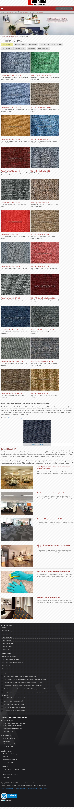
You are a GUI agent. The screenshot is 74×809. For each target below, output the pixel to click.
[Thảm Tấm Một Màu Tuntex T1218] (15, 316)
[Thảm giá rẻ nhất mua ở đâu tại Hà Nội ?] (17, 608)
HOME (4, 628)
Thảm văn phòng (12, 788)
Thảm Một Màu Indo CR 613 (10, 298)
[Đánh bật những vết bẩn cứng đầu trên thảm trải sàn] (17, 582)
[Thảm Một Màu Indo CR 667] (45, 221)
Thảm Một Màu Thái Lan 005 (40, 139)
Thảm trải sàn (4, 788)
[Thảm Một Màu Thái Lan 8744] (15, 62)
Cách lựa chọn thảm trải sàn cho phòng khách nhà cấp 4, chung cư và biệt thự (26, 689)
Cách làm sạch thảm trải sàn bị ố (13, 701)
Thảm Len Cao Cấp (7, 643)
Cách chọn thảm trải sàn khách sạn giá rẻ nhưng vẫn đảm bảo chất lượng (25, 679)
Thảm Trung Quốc (56, 44)
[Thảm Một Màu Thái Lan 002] (45, 158)
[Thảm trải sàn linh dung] (37, 5)
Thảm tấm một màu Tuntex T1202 (12, 393)
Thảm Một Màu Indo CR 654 (10, 266)
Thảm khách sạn (33, 788)
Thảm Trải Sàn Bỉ (7, 48)
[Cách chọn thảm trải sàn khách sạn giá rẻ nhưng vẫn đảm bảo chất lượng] (17, 477)
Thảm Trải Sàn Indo (20, 44)
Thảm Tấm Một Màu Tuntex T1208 (42, 330)
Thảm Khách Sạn (7, 637)
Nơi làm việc (5, 669)
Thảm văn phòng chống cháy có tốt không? (50, 519)
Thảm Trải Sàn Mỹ (19, 48)
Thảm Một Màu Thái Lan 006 (10, 139)
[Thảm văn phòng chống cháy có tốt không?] (17, 529)
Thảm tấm (19, 788)
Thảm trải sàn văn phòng (14, 417)
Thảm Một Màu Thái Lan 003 (10, 171)
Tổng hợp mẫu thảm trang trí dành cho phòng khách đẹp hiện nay (23, 682)
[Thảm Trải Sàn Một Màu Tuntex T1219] (45, 285)
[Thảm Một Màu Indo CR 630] (45, 253)
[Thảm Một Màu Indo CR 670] (15, 221)
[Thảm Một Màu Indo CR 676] (45, 189)
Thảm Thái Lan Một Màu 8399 (41, 76)
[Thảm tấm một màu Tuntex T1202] (15, 380)
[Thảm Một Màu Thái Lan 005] (45, 126)
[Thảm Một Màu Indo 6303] (45, 380)
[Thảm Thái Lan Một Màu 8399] (45, 62)
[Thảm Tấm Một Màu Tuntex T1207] (15, 348)
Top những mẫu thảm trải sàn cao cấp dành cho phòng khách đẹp (23, 685)
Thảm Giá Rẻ (5, 649)
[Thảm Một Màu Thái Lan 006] (15, 126)
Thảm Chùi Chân (7, 646)
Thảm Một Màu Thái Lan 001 (10, 203)
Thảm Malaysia (33, 44)
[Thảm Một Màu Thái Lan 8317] (15, 94)
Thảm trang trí (25, 788)
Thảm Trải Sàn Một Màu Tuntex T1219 (43, 298)
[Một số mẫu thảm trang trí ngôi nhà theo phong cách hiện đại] (17, 556)
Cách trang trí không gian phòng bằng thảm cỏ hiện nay (20, 676)
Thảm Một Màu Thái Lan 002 (40, 171)
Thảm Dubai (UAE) (43, 48)
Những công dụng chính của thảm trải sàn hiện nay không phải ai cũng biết (25, 692)
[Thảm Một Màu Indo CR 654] (15, 253)
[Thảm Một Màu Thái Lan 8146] (45, 94)
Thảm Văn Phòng (7, 44)
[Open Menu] (2, 8)
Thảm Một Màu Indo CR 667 (40, 234)
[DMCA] (6, 800)
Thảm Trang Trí (6, 640)
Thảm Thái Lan (44, 44)
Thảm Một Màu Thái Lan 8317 (11, 107)
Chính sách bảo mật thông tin (10, 659)
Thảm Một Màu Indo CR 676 (40, 203)
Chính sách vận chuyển (8, 665)
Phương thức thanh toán (9, 656)
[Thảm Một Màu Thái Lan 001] (15, 189)
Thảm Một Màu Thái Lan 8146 (41, 107)
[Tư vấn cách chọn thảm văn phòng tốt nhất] (17, 503)
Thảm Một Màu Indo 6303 (39, 393)
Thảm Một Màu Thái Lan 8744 (11, 76)
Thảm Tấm (5, 634)
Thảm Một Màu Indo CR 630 (40, 266)
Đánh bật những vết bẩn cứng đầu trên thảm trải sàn (53, 571)
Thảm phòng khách (42, 788)
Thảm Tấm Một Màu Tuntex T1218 (12, 330)
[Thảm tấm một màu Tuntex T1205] (45, 348)
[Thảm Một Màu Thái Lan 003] (15, 158)
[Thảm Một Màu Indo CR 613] (15, 285)
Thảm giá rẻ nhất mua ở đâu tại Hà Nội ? (49, 597)
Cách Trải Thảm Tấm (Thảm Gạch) (14, 704)
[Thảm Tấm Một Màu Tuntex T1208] (45, 316)
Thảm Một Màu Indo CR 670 (10, 234)
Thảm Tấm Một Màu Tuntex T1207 (12, 361)
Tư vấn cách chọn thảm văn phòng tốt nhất (50, 493)
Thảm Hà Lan (31, 48)
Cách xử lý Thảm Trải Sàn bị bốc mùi (14, 710)
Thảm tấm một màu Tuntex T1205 (42, 361)
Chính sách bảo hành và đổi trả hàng (12, 662)
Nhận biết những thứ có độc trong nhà (15, 698)
